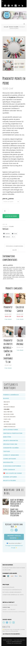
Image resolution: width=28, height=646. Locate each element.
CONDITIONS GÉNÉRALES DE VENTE (13, 595)
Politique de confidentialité (14, 643)
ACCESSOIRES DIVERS (9, 424)
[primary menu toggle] (24, 25)
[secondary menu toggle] (2, 2)
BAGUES (6, 404)
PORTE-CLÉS (7, 419)
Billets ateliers (9, 480)
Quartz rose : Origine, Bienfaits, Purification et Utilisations (17, 512)
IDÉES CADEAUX (9, 470)
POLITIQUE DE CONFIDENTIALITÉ (12, 590)
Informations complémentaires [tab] (14, 246)
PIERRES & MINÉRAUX (11, 395)
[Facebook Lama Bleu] (4, 622)
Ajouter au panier (11, 216)
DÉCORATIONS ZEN (10, 444)
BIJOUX (6, 398)
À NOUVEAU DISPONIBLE (12, 466)
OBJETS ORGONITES (10, 440)
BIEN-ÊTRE (7, 437)
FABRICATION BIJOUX (9, 426)
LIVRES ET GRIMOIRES (11, 455)
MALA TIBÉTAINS (8, 412)
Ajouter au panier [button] (8, 304)
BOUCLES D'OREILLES (9, 407)
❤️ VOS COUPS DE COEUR (12, 473)
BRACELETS (7, 402)
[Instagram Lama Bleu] (7, 622)
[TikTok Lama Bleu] (13, 622)
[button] (22, 39)
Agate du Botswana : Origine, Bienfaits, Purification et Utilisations (17, 502)
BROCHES (6, 421)
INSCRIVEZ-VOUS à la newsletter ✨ (14, 537)
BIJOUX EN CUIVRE (9, 414)
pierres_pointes (8, 199)
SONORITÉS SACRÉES (11, 448)
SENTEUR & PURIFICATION (12, 433)
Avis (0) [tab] (14, 250)
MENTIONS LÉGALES (8, 587)
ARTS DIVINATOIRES (10, 430)
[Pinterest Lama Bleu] (10, 622)
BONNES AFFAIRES (10, 477)
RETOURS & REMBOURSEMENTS (12, 592)
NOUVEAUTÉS (8, 462)
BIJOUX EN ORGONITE (9, 416)
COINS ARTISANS (9, 459)
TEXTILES (6, 451)
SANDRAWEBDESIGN (17, 641)
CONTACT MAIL (6, 607)
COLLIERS (11, 226)
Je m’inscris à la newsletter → (12, 634)
